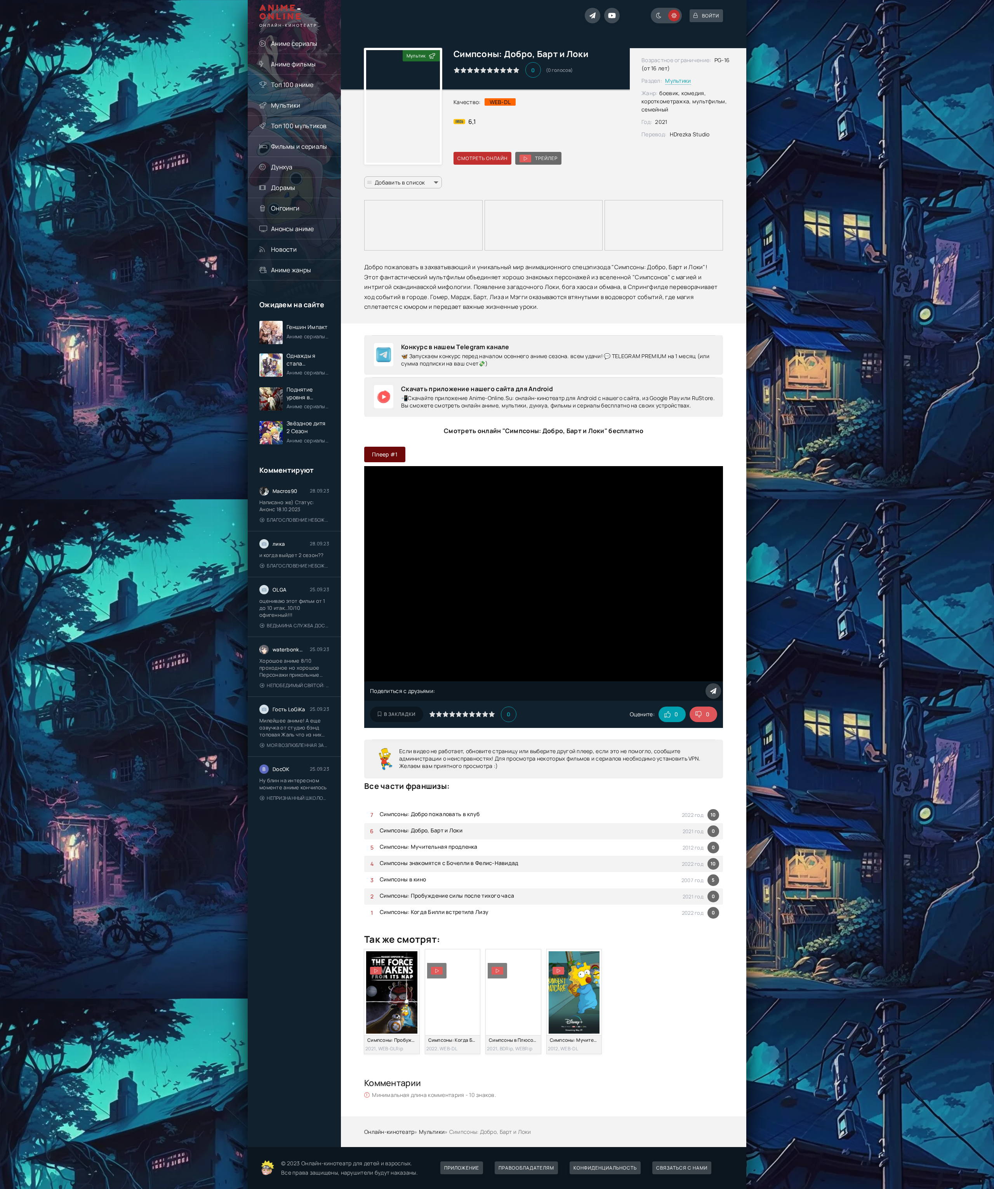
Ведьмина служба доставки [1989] (298, 625)
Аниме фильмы (293, 64)
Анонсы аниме (292, 229)
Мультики (285, 105)
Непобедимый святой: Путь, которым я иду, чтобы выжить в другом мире (298, 685)
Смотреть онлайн (482, 158)
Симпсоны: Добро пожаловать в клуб (430, 814)
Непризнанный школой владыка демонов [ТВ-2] (298, 798)
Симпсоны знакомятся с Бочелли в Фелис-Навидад (449, 863)
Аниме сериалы (294, 43)
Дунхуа (282, 167)
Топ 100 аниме (292, 84)
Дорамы (283, 187)
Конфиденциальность (605, 1168)
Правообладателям (526, 1168)
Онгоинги (285, 208)
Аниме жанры (291, 270)
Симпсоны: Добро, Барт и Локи (421, 830)
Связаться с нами (681, 1168)
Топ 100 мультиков (299, 126)
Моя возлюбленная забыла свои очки (298, 745)
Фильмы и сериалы (299, 146)
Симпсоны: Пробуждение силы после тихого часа (447, 895)
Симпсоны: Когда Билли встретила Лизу (434, 912)
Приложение (461, 1168)
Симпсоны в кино (403, 879)
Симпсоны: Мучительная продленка (429, 846)
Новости (284, 249)
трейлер (546, 158)
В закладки (399, 714)
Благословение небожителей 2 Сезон (298, 520)
